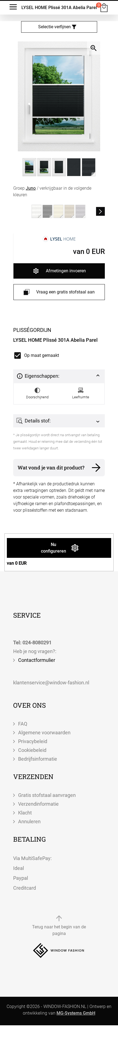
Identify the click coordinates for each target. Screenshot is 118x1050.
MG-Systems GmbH (76, 1013)
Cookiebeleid (32, 750)
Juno (31, 188)
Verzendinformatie (38, 804)
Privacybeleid (32, 741)
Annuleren (29, 821)
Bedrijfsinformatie (37, 759)
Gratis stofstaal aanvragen (47, 795)
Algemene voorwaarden (44, 732)
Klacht (25, 813)
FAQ (22, 724)
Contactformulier (36, 660)
